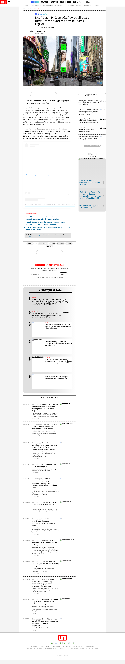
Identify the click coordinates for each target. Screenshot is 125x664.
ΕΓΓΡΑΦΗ (63, 274)
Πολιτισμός (53, 5)
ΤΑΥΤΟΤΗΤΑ (34, 646)
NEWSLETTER (56, 646)
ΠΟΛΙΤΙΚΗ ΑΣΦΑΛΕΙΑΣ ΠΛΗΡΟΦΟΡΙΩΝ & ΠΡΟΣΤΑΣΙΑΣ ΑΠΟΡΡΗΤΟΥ (46, 649)
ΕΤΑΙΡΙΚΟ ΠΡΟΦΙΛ (78, 646)
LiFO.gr (38, 235)
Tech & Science (70, 5)
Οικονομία (46, 5)
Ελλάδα (27, 5)
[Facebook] (98, 83)
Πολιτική (38, 5)
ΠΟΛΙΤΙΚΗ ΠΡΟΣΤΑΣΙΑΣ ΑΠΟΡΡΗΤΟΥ (54, 277)
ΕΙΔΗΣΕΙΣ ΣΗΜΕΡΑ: (32, 213)
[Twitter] (100, 83)
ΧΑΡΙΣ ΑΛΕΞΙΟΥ (43, 243)
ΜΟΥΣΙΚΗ (69, 243)
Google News (47, 235)
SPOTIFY (52, 243)
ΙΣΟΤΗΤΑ (49, 246)
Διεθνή (33, 5)
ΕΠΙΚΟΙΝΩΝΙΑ (45, 646)
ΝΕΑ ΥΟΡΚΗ (60, 243)
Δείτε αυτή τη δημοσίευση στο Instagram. (38, 175)
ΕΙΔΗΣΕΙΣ (30, 9)
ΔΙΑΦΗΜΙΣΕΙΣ (66, 646)
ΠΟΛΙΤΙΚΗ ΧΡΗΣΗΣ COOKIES (76, 649)
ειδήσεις (28, 236)
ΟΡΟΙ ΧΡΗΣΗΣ (39, 277)
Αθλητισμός (79, 5)
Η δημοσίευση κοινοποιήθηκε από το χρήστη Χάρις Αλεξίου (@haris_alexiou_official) (50, 204)
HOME (24, 9)
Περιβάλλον (87, 5)
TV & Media (61, 5)
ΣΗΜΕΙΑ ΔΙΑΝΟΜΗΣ (92, 649)
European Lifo (96, 5)
